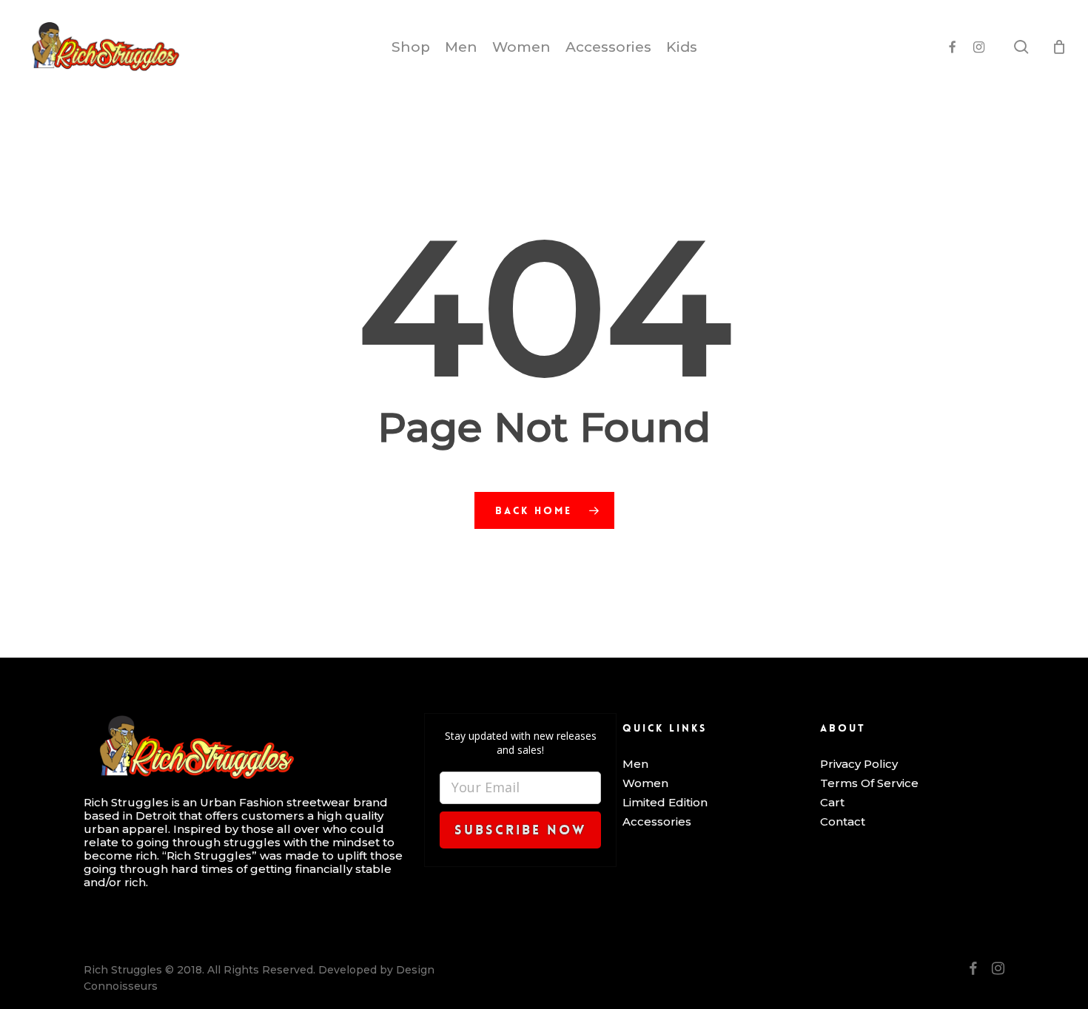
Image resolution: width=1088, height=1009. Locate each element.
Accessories (656, 822)
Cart (832, 802)
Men (635, 764)
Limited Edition (665, 802)
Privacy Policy (859, 764)
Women (645, 783)
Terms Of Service (869, 783)
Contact (842, 822)
